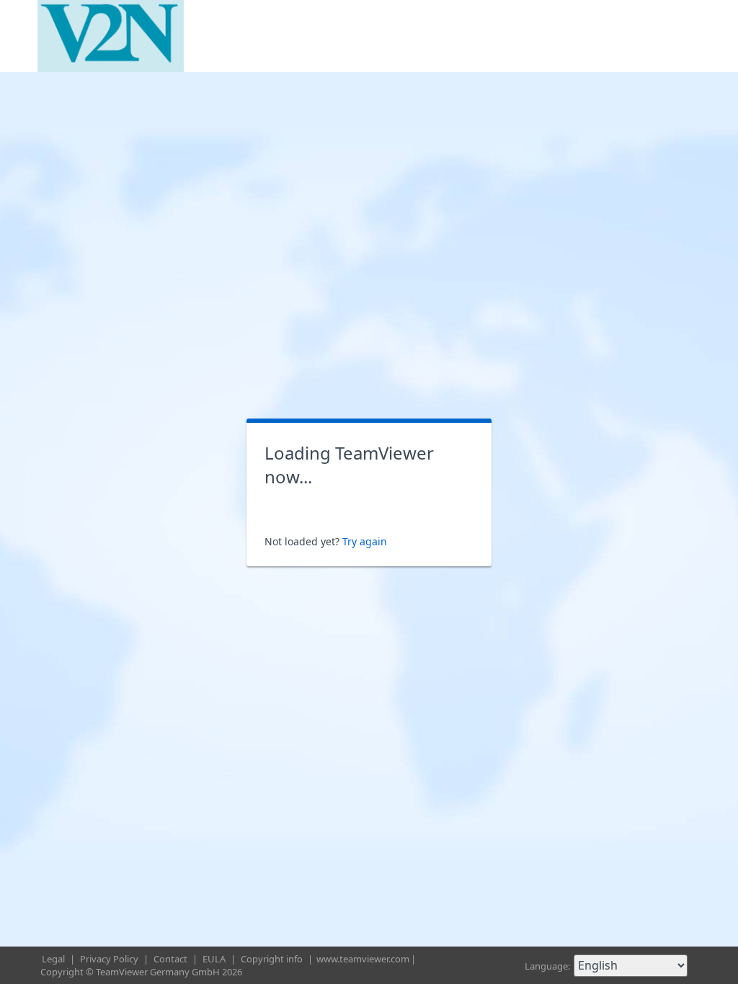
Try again (364, 541)
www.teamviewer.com (362, 958)
